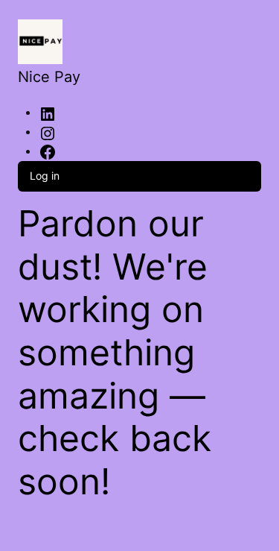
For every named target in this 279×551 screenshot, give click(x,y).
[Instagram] (48, 132)
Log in (45, 175)
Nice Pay (49, 77)
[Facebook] (48, 152)
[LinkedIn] (48, 113)
